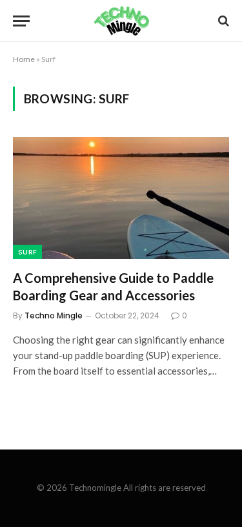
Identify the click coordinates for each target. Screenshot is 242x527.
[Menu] (21, 21)
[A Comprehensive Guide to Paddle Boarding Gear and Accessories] (121, 197)
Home (24, 59)
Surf (27, 252)
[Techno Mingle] (121, 21)
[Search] (222, 21)
